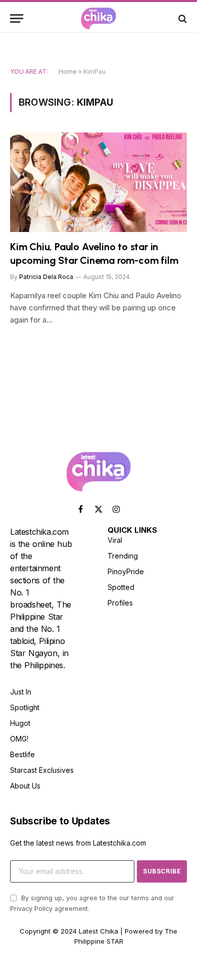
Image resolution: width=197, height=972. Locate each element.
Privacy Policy (31, 908)
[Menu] (16, 18)
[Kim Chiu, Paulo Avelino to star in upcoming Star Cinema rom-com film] (98, 182)
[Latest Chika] (98, 18)
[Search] (181, 18)
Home (68, 71)
